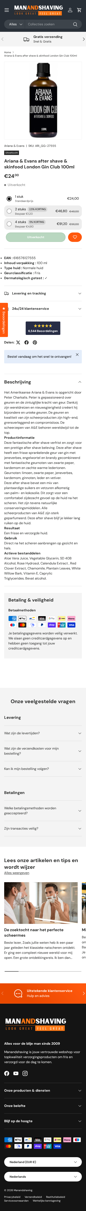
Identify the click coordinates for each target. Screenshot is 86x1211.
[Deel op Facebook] (26, 342)
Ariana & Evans (14, 146)
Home (7, 52)
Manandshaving (23, 1190)
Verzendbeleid (33, 1197)
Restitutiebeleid (55, 1197)
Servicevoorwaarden (16, 1200)
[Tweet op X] (18, 342)
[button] (79, 10)
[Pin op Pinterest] (35, 342)
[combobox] (43, 24)
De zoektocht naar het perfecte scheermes (33, 932)
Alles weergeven (16, 873)
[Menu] (6, 10)
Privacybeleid (12, 1197)
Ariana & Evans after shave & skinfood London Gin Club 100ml (40, 55)
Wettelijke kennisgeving (47, 1200)
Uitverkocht (35, 237)
